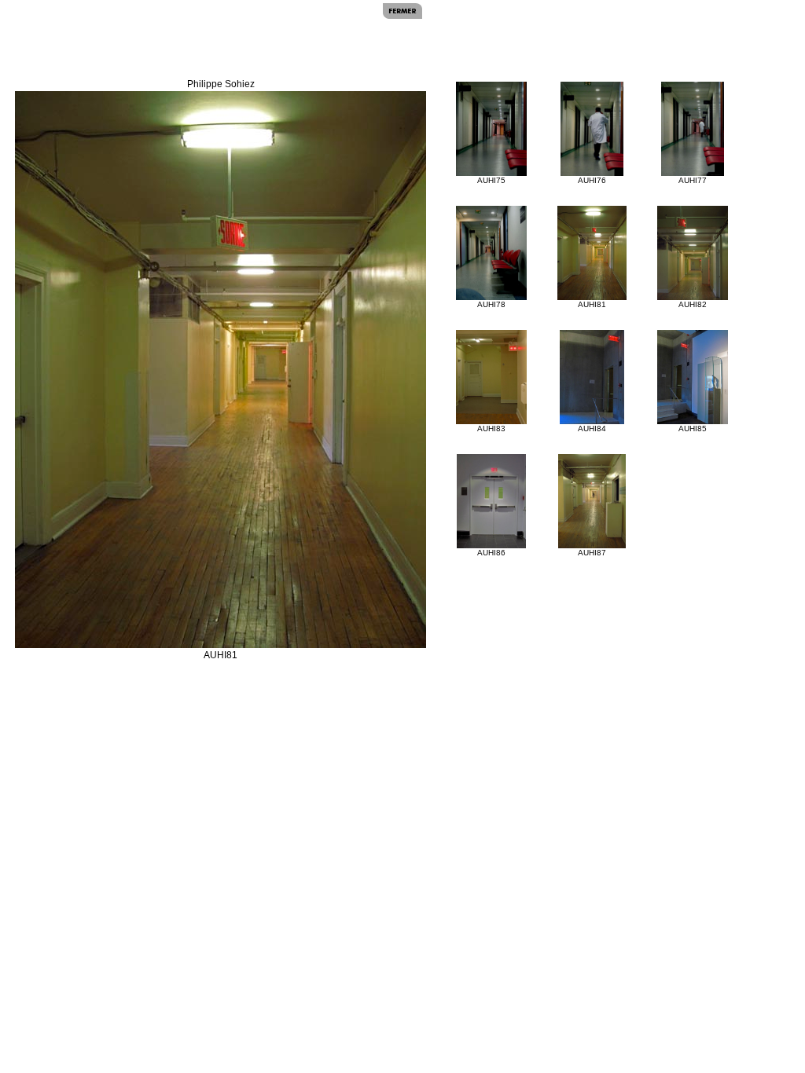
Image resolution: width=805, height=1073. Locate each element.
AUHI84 (592, 428)
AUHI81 (592, 304)
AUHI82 (692, 304)
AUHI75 (491, 180)
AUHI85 (692, 428)
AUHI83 (491, 428)
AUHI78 (491, 304)
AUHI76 (592, 180)
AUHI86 (491, 552)
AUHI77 (692, 180)
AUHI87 (592, 552)
